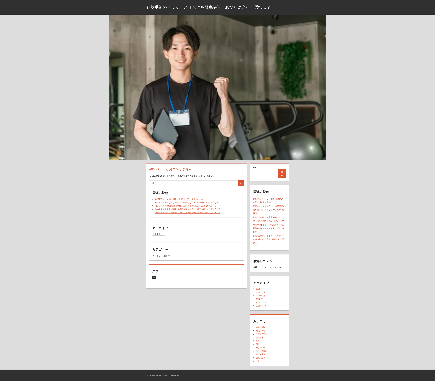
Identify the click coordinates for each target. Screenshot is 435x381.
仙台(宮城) (260, 327)
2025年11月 (261, 305)
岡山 (258, 344)
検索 (255, 167)
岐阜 (258, 340)
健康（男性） (261, 330)
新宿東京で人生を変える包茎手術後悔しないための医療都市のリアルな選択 (187, 202)
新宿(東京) (260, 347)
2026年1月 (260, 299)
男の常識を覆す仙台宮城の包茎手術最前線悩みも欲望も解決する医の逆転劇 (187, 209)
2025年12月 (261, 302)
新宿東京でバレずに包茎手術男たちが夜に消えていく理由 (180, 199)
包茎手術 (259, 337)
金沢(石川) (260, 357)
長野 (258, 361)
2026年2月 (260, 295)
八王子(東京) (261, 334)
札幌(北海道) (261, 351)
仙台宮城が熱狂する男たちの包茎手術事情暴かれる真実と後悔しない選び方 (187, 212)
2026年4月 (260, 289)
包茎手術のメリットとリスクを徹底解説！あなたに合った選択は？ (208, 7)
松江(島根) (260, 354)
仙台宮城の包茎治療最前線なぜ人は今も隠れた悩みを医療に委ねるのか (185, 205)
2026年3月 (260, 292)
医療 (154, 277)
